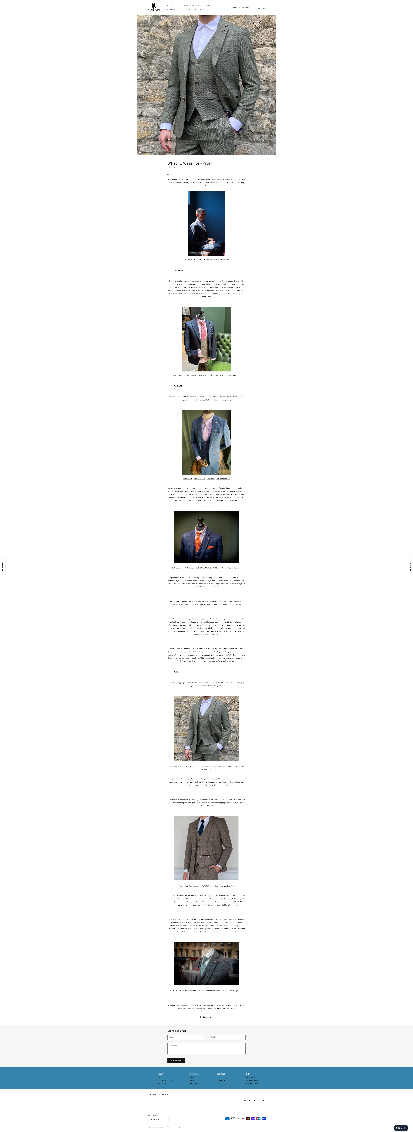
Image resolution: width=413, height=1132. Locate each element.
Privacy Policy (251, 1077)
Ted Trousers (194, 886)
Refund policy (170, 1127)
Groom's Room (223, 1080)
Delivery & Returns (165, 1080)
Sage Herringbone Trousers (223, 766)
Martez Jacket (175, 991)
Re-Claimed (194, 1083)
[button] (184, 5)
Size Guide (162, 1077)
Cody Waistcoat (188, 568)
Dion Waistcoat (199, 478)
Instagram (206, 1005)
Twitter (221, 1005)
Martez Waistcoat (189, 991)
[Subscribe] (183, 1100)
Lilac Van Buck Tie (223, 478)
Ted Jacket (184, 886)
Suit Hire (220, 1077)
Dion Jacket (187, 478)
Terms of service (190, 1127)
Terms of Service (252, 1080)
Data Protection (252, 1083)
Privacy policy (180, 1127)
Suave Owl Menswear (158, 1127)
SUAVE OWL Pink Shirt (205, 375)
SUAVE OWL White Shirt (220, 259)
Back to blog (208, 1017)
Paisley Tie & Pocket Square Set (227, 375)
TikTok (238, 1005)
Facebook (214, 1005)
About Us (193, 1077)
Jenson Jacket (189, 259)
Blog (192, 1080)
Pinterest (228, 1005)
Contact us (162, 1083)
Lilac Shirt (211, 478)
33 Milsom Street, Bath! (226, 1008)
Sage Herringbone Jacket (178, 766)
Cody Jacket (176, 568)
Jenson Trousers (203, 259)
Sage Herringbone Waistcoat (201, 766)
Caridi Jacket (178, 375)
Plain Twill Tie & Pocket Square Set (228, 568)
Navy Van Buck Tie (227, 886)
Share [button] (172, 174)
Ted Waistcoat (190, 375)
